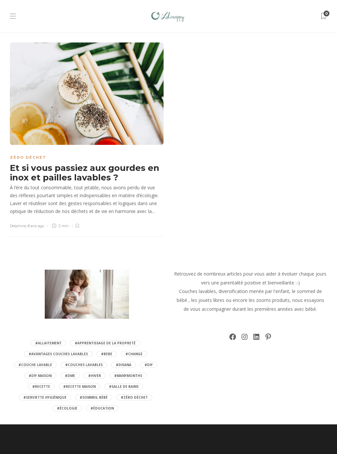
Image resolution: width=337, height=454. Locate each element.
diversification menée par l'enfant (254, 291)
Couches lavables (197, 291)
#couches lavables (84, 364)
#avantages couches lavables (58, 354)
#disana (123, 364)
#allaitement (48, 343)
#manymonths (128, 375)
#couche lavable (35, 364)
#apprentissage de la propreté (105, 343)
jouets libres (211, 300)
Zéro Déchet (28, 157)
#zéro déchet (134, 397)
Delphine (18, 226)
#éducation (102, 408)
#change (134, 354)
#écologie (67, 408)
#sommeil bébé (94, 397)
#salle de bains (124, 386)
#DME (70, 375)
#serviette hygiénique (44, 397)
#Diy (148, 364)
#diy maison (40, 375)
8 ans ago (36, 226)
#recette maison (79, 386)
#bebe (106, 354)
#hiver (94, 375)
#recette (41, 386)
